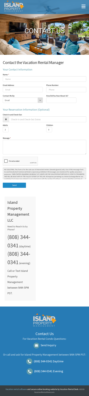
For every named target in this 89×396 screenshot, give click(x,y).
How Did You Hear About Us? (57, 96)
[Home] (13, 6)
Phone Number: (52, 85)
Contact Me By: (9, 96)
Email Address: (8, 85)
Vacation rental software (16, 389)
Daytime (49, 361)
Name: (6, 74)
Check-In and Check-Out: (12, 114)
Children (49, 125)
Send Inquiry (48, 345)
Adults (5, 125)
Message (7, 138)
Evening (48, 371)
